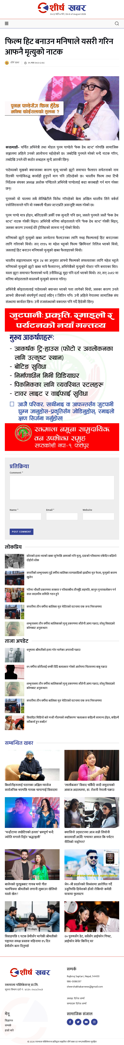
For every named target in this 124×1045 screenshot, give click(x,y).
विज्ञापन (9, 1021)
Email (50, 510)
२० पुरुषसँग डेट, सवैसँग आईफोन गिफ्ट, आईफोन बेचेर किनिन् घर (88, 939)
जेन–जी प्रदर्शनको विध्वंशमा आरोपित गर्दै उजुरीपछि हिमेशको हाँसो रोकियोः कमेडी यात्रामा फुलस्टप (88, 889)
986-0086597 (74, 981)
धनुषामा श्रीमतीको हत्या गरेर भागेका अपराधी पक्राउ (53, 650)
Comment (16, 473)
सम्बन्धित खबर (19, 743)
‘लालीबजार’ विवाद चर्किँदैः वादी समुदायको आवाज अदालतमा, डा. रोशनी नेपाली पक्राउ (89, 787)
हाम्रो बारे (9, 1031)
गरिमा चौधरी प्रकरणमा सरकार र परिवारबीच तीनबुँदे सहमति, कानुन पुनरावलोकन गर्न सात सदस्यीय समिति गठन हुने (71, 592)
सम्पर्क (8, 1026)
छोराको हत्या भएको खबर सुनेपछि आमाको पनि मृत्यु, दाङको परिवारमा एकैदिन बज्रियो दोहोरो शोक (71, 558)
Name (14, 510)
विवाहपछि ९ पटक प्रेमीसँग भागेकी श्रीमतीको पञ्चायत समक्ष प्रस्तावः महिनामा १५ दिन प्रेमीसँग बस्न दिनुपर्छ (31, 941)
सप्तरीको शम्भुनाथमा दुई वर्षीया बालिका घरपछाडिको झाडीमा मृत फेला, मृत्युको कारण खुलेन (72, 575)
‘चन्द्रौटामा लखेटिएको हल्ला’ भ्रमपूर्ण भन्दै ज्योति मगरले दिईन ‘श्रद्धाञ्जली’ (29, 835)
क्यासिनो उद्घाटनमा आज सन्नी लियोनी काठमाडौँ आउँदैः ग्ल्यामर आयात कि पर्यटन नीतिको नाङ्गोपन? (89, 837)
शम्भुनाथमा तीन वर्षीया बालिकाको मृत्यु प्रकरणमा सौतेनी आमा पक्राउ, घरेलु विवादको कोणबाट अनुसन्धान (71, 625)
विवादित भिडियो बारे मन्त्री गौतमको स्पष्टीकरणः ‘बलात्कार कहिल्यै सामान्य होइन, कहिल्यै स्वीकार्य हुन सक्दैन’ (73, 719)
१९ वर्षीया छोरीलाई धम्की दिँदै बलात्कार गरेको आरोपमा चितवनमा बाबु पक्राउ (67, 666)
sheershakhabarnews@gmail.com (85, 987)
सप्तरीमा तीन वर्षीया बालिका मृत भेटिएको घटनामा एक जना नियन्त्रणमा (64, 606)
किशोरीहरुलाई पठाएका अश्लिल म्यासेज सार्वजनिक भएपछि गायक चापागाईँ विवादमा (31, 787)
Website (87, 510)
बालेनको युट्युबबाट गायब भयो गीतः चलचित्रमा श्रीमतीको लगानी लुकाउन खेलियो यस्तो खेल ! (31, 889)
